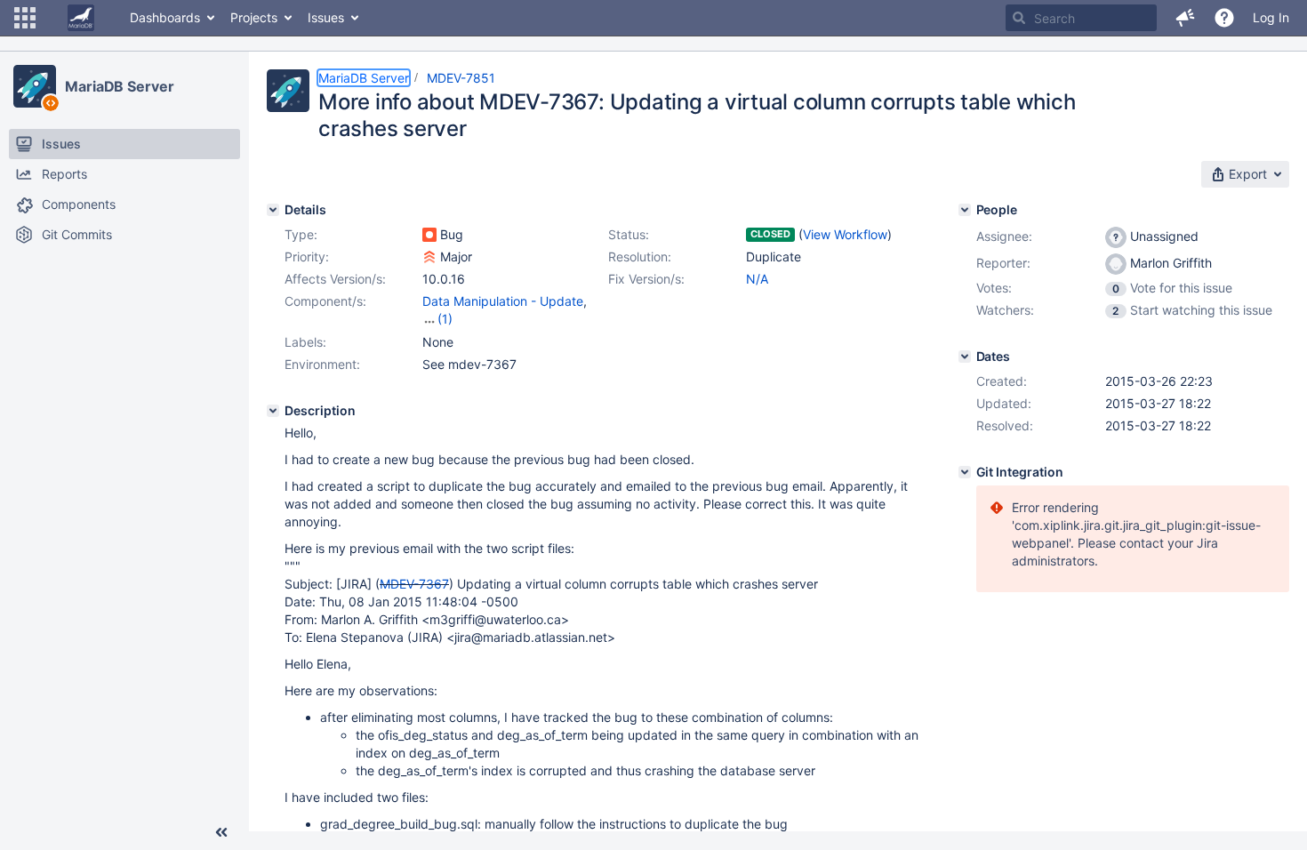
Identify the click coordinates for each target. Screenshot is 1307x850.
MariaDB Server (119, 86)
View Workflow (845, 234)
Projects (253, 17)
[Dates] (964, 356)
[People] (964, 210)
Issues (326, 17)
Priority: (307, 256)
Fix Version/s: (646, 278)
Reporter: (1003, 262)
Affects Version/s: (335, 278)
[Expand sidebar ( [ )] (221, 832)
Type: (301, 234)
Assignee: (1004, 236)
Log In (1271, 17)
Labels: (305, 341)
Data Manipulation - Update (502, 301)
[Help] (1224, 18)
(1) (445, 318)
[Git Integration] (964, 472)
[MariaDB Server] (34, 86)
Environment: (322, 364)
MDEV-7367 (414, 583)
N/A (757, 278)
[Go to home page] (81, 18)
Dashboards (165, 17)
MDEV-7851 (461, 77)
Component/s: (325, 301)
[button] (25, 18)
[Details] (273, 210)
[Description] (273, 411)
